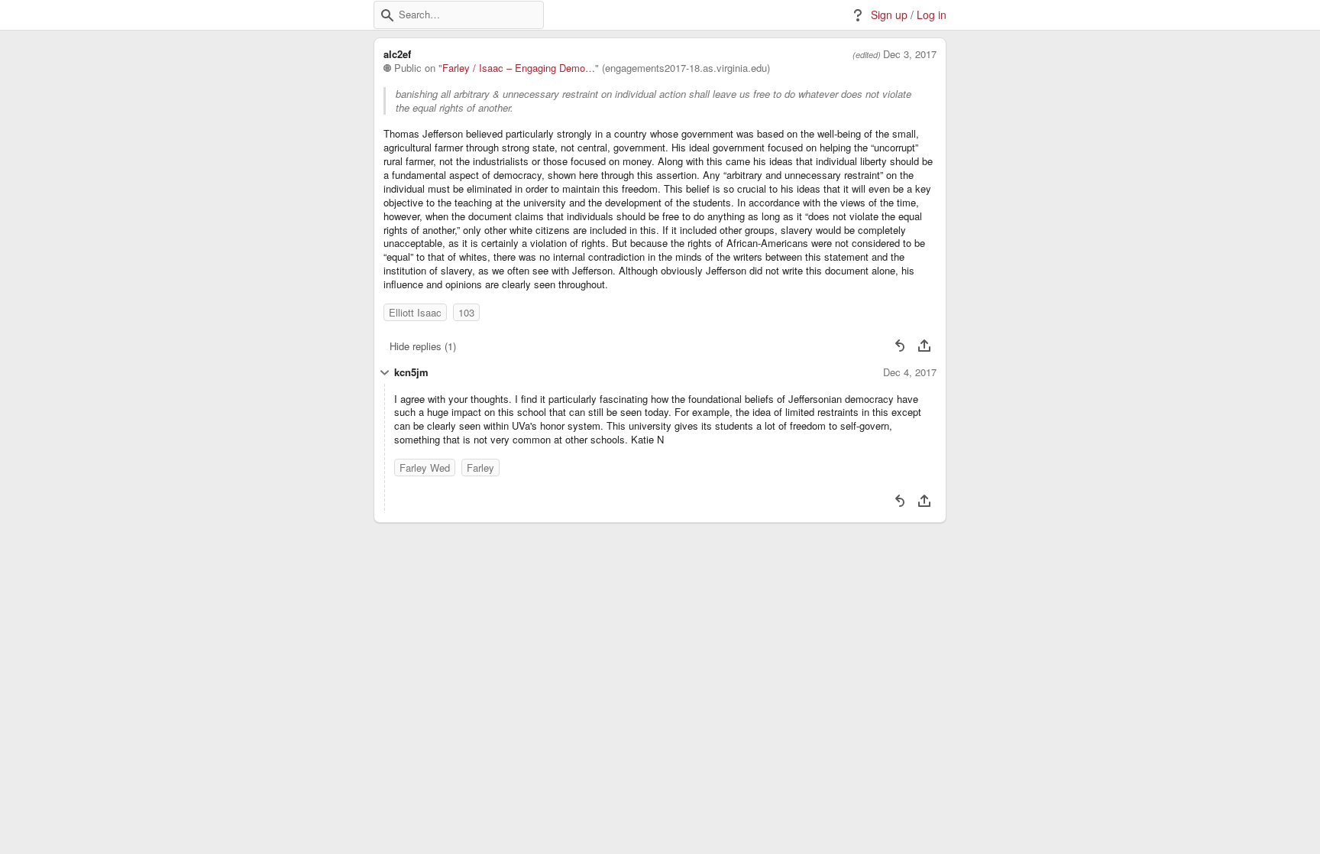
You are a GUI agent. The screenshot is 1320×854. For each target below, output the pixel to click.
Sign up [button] (889, 15)
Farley (480, 467)
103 (466, 312)
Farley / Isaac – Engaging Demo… (518, 68)
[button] (387, 15)
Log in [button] (931, 15)
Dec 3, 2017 (910, 54)
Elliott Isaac (415, 312)
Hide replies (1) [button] (423, 346)
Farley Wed (425, 467)
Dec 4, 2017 (910, 372)
